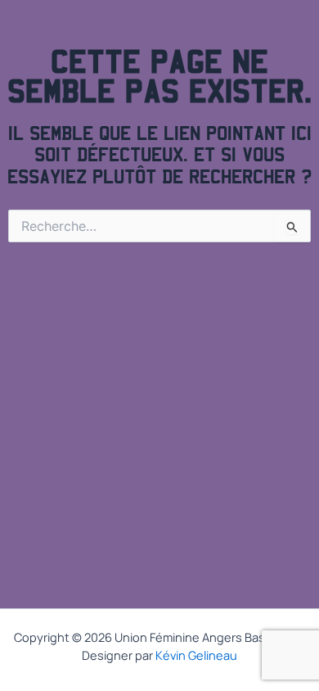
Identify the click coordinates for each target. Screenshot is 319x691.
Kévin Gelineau (196, 655)
